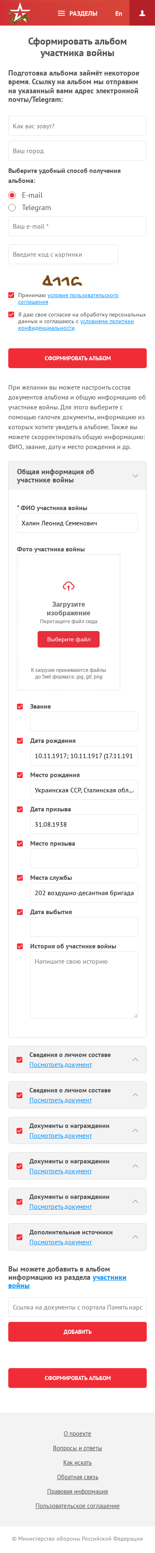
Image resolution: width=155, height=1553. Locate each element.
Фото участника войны (51, 549)
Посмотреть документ (60, 1064)
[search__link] (77, 1307)
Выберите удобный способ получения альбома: (64, 175)
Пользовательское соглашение (78, 1506)
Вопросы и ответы (77, 1448)
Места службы (51, 877)
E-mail (32, 195)
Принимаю (68, 298)
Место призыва (52, 843)
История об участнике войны (73, 946)
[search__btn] (77, 1332)
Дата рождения (53, 740)
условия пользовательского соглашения (68, 298)
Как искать (77, 1462)
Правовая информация (77, 1491)
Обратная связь (77, 1477)
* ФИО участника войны (52, 507)
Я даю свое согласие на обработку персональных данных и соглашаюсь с (82, 321)
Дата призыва (50, 809)
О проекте (77, 1433)
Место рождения (55, 775)
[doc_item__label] (19, 1059)
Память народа (19, 13)
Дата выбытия (51, 912)
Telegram (36, 207)
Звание (40, 706)
